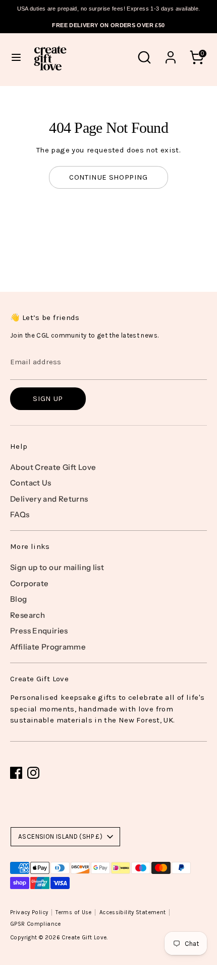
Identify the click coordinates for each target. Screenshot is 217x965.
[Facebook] (16, 773)
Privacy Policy (29, 912)
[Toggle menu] (16, 57)
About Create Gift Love (53, 467)
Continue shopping (108, 177)
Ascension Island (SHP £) (60, 836)
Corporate (29, 583)
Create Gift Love (84, 937)
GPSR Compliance (35, 924)
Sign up (48, 398)
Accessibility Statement (132, 912)
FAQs (20, 514)
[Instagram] (33, 773)
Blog (18, 599)
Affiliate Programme (48, 647)
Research (27, 615)
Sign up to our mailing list (57, 567)
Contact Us (30, 483)
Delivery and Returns (49, 499)
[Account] (170, 52)
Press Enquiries (39, 630)
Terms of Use (74, 912)
